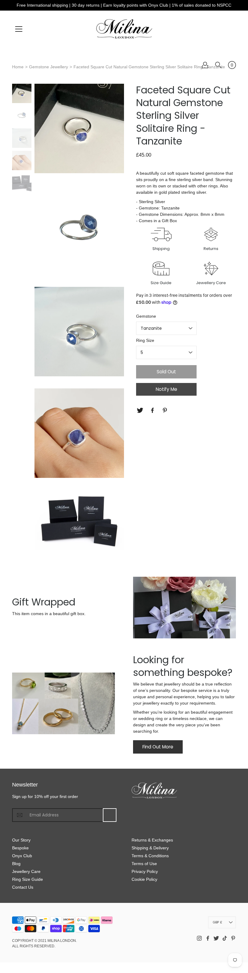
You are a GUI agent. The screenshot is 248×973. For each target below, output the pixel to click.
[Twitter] (140, 410)
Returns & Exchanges (152, 840)
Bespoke (20, 847)
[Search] (218, 65)
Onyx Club (22, 855)
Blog (16, 863)
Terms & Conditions (150, 855)
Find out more (157, 747)
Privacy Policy (145, 871)
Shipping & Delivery (150, 847)
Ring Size (145, 340)
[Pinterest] (165, 410)
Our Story (21, 840)
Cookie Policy (144, 879)
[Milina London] (124, 29)
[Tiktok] (224, 938)
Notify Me (166, 389)
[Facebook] (153, 410)
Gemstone (146, 316)
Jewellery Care (26, 871)
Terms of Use (144, 863)
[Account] (205, 65)
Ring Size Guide (27, 879)
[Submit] (109, 815)
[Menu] (18, 29)
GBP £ (217, 922)
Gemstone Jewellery (48, 66)
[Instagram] (199, 938)
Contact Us (22, 887)
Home (18, 66)
